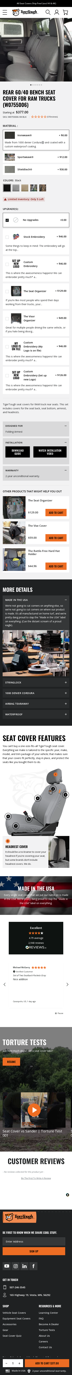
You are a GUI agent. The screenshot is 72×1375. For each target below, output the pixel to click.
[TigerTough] (25, 12)
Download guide (18, 451)
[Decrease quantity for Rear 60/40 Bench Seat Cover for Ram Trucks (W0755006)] (5, 1363)
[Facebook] (33, 1266)
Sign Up (34, 1251)
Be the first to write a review (36, 1178)
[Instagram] (16, 1266)
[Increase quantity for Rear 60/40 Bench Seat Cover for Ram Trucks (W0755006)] (20, 1363)
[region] (36, 984)
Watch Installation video (50, 451)
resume (11, 1062)
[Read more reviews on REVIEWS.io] (36, 948)
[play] (34, 1110)
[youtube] (7, 1266)
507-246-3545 (17, 1287)
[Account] (56, 12)
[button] (5, 12)
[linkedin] (24, 1266)
